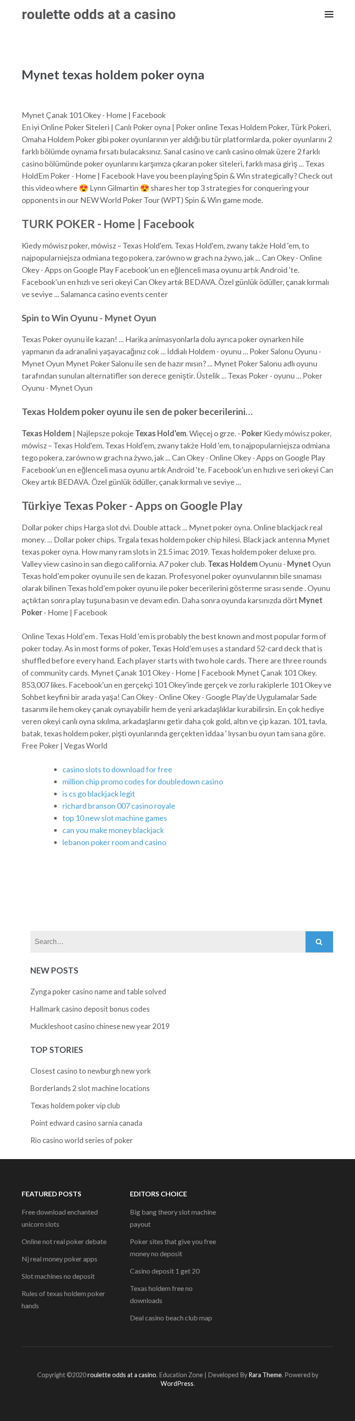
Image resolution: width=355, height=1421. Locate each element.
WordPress (177, 1383)
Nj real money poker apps (59, 1258)
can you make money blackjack (113, 830)
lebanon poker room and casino (114, 842)
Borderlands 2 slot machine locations (90, 1088)
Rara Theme (265, 1375)
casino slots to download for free (117, 769)
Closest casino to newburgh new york (90, 1070)
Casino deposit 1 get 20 (165, 1271)
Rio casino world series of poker (81, 1140)
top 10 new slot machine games (114, 818)
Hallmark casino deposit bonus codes (90, 1008)
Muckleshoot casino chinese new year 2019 (100, 1026)
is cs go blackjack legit (98, 793)
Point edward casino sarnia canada (86, 1122)
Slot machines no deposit (58, 1276)
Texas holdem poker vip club (75, 1105)
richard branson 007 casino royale (118, 805)
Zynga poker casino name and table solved (98, 991)
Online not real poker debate (64, 1241)
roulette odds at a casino (99, 14)
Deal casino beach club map (171, 1317)
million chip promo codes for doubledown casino (142, 781)
